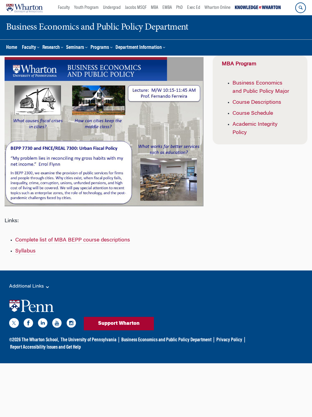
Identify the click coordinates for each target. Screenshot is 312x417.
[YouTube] (57, 324)
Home (11, 47)
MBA (154, 7)
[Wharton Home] (24, 7)
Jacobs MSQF (136, 7)
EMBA (167, 7)
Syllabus (25, 251)
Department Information (138, 47)
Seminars (75, 47)
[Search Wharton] (300, 7)
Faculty (64, 7)
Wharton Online (217, 7)
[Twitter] (14, 324)
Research (51, 47)
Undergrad (112, 7)
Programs (99, 47)
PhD (179, 7)
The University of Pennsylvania (88, 340)
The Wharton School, (40, 340)
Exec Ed (193, 7)
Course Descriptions (256, 102)
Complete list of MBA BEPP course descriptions (72, 240)
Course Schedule (252, 113)
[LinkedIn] (43, 324)
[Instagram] (71, 324)
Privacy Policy (229, 340)
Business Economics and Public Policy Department (166, 340)
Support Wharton (119, 323)
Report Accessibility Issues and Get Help (45, 347)
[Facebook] (28, 324)
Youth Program (86, 7)
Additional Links (27, 286)
